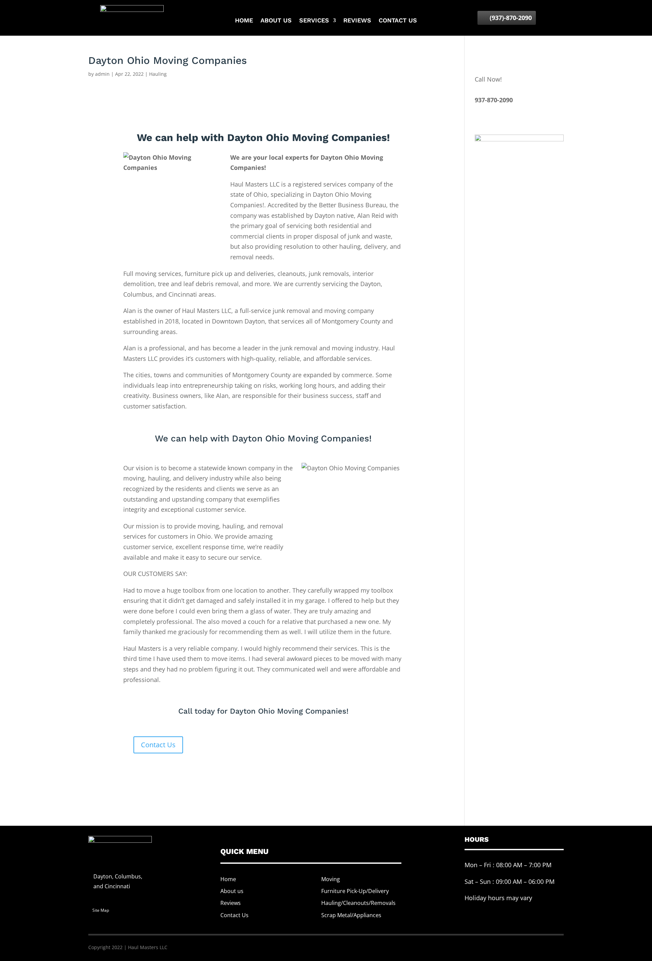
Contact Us (158, 744)
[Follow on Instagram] (551, 946)
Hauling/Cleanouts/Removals (358, 903)
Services (314, 21)
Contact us (398, 21)
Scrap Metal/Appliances (351, 915)
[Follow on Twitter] (537, 946)
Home (244, 21)
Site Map (100, 910)
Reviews (357, 21)
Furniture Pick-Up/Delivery (355, 891)
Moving (330, 879)
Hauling (158, 74)
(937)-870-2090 (511, 18)
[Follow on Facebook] (524, 946)
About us (276, 21)
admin (102, 74)
